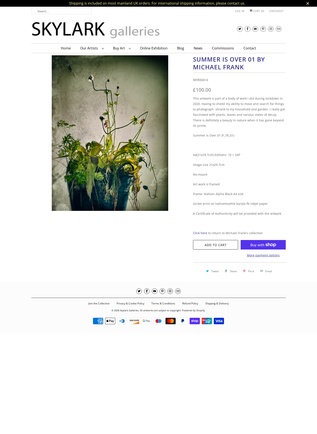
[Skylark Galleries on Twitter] (240, 29)
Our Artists (90, 48)
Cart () (258, 11)
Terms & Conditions (163, 303)
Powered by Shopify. (194, 310)
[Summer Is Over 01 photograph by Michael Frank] (110, 133)
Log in (239, 11)
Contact (249, 48)
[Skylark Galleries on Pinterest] (263, 29)
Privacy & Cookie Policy (130, 303)
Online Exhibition (154, 48)
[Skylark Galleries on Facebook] (247, 29)
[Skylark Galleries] (96, 30)
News (198, 48)
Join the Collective (99, 303)
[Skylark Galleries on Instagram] (271, 29)
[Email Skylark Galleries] (278, 29)
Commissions (223, 48)
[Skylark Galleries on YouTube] (255, 29)
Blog (180, 48)
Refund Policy (190, 303)
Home (66, 48)
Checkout (276, 11)
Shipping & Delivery (217, 303)
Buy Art (120, 48)
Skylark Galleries (129, 310)
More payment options (263, 255)
